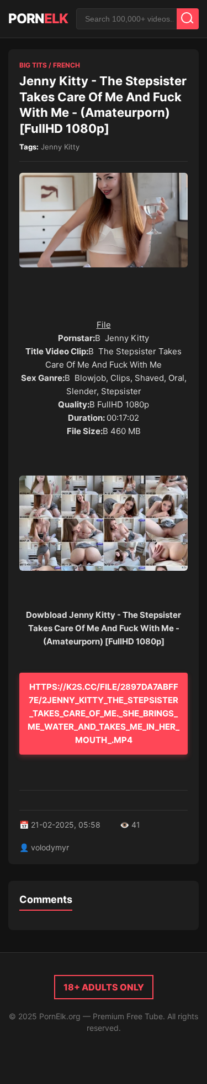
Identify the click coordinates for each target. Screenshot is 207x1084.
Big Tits (33, 65)
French (66, 65)
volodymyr (50, 847)
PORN (38, 19)
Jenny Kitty (60, 146)
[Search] (188, 18)
